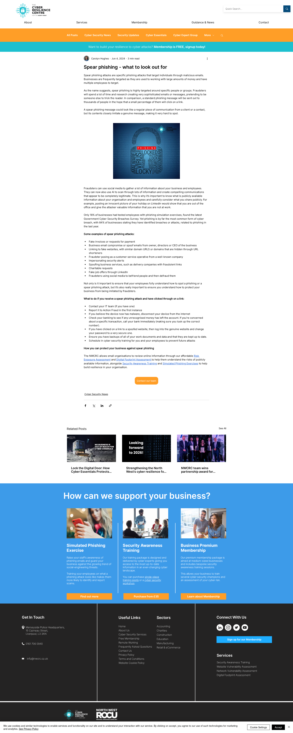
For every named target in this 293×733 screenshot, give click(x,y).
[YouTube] (244, 627)
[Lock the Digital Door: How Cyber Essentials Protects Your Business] (91, 448)
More (207, 35)
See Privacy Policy (28, 728)
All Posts (72, 35)
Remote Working (128, 642)
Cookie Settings (258, 727)
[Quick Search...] (286, 8)
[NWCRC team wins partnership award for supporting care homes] (201, 448)
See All (222, 428)
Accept (278, 727)
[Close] (289, 727)
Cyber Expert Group (185, 35)
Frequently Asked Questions (135, 646)
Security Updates (128, 35)
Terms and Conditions (132, 658)
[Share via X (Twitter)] (93, 405)
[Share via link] (110, 405)
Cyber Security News (97, 35)
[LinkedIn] (220, 627)
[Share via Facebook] (85, 405)
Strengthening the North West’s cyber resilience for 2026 (145, 469)
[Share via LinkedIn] (102, 405)
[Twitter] (236, 627)
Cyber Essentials (156, 35)
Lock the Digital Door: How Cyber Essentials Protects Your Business (90, 469)
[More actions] (207, 58)
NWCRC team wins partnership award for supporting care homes (198, 469)
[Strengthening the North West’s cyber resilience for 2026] (146, 448)
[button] (221, 35)
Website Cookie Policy (131, 662)
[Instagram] (228, 627)
